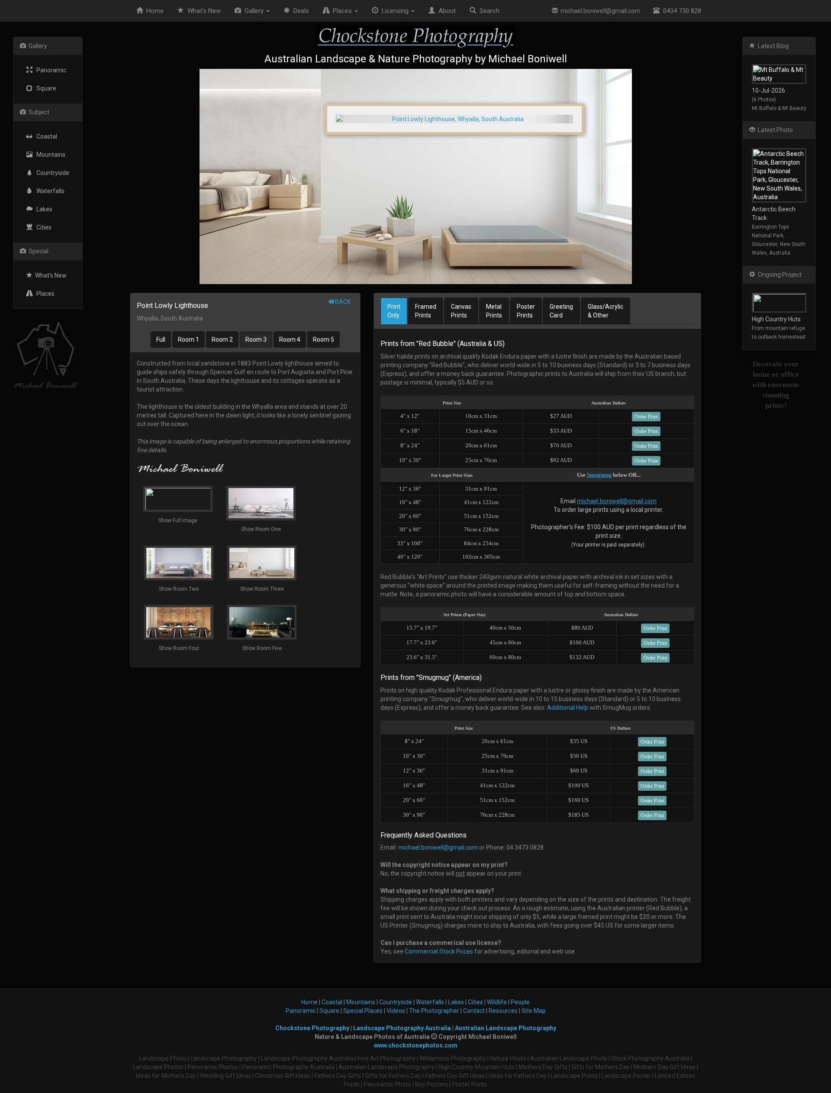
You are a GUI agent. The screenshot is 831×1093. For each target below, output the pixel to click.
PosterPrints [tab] (526, 311)
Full (160, 339)
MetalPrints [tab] (494, 311)
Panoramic (49, 70)
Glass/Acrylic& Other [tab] (605, 311)
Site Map (534, 1010)
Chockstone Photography (312, 1028)
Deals (299, 11)
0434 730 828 (680, 11)
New (204, 11)
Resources (503, 1010)
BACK (342, 301)
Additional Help (567, 707)
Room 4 (289, 339)
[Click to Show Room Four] (415, 176)
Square (44, 88)
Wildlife (497, 1002)
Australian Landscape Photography (505, 1028)
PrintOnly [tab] (393, 311)
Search (487, 11)
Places (43, 293)
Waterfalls (48, 191)
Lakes (42, 209)
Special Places (363, 1010)
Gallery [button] (253, 11)
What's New (49, 275)
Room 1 (188, 339)
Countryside (50, 172)
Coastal (44, 136)
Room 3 (256, 339)
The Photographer (434, 1010)
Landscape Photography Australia (402, 1028)
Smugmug (599, 475)
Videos (396, 1010)
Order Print (646, 417)
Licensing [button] (394, 11)
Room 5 (323, 339)
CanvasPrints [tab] (461, 311)
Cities (42, 227)
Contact (474, 1010)
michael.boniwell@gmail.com (599, 10)
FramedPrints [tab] (425, 311)
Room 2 (222, 339)
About (445, 11)
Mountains (48, 154)
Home (153, 11)
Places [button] (341, 11)
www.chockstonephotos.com (415, 1045)
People (520, 1002)
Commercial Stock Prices (439, 951)
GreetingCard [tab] (561, 311)
